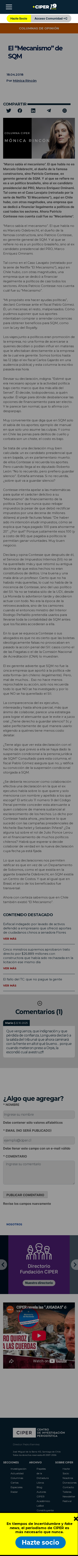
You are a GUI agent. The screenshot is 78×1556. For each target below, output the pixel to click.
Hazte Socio (18, 18)
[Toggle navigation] (9, 7)
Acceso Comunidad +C (51, 18)
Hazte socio (40, 1542)
